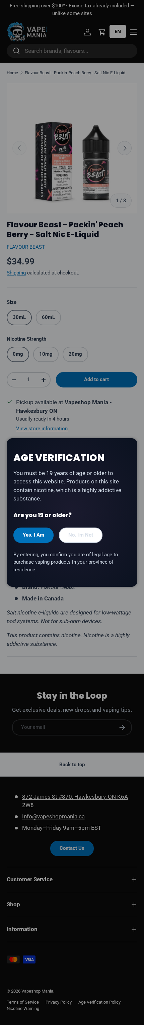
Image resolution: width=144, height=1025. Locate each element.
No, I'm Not (80, 535)
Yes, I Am (33, 535)
